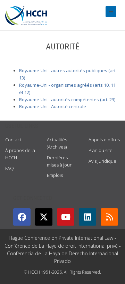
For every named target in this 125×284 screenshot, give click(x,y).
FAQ (9, 168)
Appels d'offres (104, 139)
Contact (13, 139)
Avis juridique (102, 161)
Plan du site (100, 150)
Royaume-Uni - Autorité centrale (52, 106)
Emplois (55, 175)
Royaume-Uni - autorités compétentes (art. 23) (67, 99)
